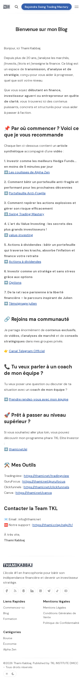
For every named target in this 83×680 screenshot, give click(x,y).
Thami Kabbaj (22, 663)
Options (15, 282)
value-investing (21, 235)
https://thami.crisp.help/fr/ (52, 525)
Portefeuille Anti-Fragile (27, 193)
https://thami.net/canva (34, 493)
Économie (10, 644)
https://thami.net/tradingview (46, 476)
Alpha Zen (9, 649)
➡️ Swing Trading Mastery (24, 214)
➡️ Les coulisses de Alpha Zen (27, 172)
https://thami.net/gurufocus (43, 481)
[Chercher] (16, 7)
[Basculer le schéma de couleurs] (10, 674)
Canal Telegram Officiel (27, 351)
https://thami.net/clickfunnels (46, 487)
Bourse (7, 638)
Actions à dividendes (25, 261)
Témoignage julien (23, 303)
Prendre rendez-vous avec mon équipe (38, 399)
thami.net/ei (18, 449)
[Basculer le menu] (76, 7)
